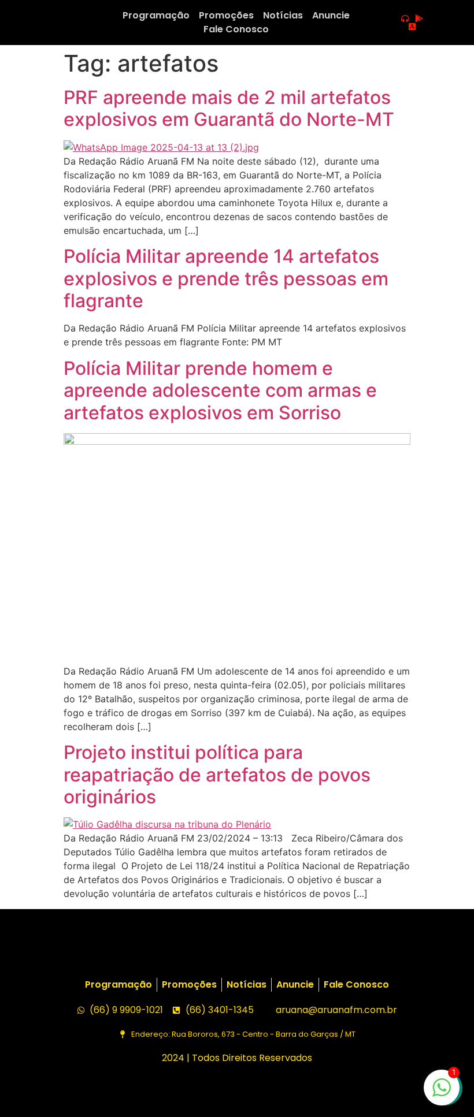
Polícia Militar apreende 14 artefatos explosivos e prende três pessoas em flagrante (226, 278)
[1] (441, 1093)
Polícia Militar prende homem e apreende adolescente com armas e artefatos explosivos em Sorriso (220, 390)
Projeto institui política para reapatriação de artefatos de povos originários (217, 774)
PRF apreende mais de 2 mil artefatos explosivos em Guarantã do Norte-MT (229, 108)
